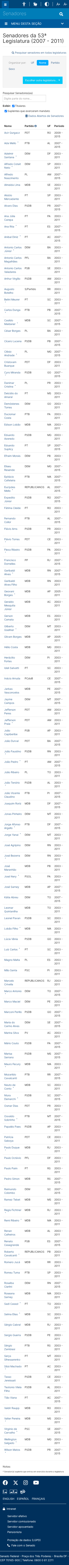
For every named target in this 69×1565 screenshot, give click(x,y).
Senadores (14, 13)
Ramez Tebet (12, 1199)
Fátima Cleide (12, 507)
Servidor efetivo (17, 1516)
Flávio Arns (10, 528)
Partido (55, 62)
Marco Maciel (12, 1001)
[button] (24, 4)
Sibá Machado (13, 1366)
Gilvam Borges (13, 636)
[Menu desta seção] (6, 23)
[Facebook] (6, 1483)
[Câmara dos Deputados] (5, 1491)
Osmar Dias (11, 1105)
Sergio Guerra (12, 1335)
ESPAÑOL (23, 1498)
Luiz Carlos (10, 949)
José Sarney (11, 886)
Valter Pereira (12, 1418)
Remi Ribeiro (11, 1220)
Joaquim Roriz (12, 803)
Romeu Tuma (12, 1272)
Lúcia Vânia (11, 938)
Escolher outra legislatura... (41, 80)
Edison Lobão (12, 424)
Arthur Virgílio (12, 278)
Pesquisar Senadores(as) (18, 93)
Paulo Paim (10, 1168)
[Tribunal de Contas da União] (22, 1491)
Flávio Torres (12, 539)
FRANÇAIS (38, 1498)
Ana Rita (9, 226)
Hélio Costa (11, 647)
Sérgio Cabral (12, 1324)
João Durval (11, 740)
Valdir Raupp (12, 1408)
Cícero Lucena (13, 341)
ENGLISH (8, 1498)
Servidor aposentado (20, 1526)
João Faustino (12, 751)
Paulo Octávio (12, 1157)
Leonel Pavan (12, 918)
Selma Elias (11, 1314)
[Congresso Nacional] (13, 1491)
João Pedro (11, 761)
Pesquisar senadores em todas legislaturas (40, 52)
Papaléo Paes (12, 1126)
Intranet (11, 1508)
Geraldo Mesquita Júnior (9, 605)
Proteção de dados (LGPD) (24, 1540)
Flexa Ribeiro (12, 549)
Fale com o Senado (23, 1545)
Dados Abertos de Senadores (46, 115)
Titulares (20, 105)
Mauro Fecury (12, 1064)
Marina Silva (11, 1032)
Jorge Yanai (11, 834)
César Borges (12, 330)
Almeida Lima (12, 184)
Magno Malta (12, 959)
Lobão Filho (11, 928)
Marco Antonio (13, 991)
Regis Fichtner (12, 1210)
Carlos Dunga (12, 309)
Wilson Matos (12, 1449)
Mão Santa (10, 970)
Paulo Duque (12, 1147)
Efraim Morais (12, 455)
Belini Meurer (12, 299)
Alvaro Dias (11, 205)
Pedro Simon (12, 1178)
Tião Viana (10, 1397)
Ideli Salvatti (11, 667)
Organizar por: (17, 62)
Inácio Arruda (12, 678)
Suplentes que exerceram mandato (29, 110)
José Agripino (12, 845)
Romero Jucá (12, 1262)
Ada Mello (10, 143)
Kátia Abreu (11, 897)
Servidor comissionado (21, 1521)
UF (32, 62)
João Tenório (12, 782)
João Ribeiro (11, 772)
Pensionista (14, 1532)
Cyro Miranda (12, 372)
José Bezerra (12, 855)
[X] (15, 1483)
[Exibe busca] (61, 14)
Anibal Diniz (11, 236)
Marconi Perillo (13, 1011)
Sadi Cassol (11, 1303)
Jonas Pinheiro (13, 813)
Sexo (12, 68)
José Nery (10, 876)
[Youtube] (35, 1483)
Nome (42, 62)
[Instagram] (26, 1483)
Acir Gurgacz (12, 132)
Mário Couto (11, 1043)
